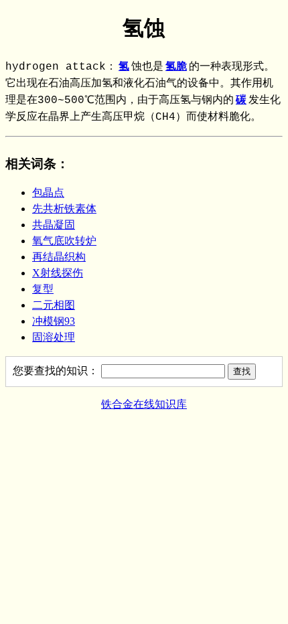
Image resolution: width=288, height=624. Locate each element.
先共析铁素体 (64, 208)
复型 (43, 289)
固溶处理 (53, 337)
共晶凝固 (53, 224)
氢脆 (176, 67)
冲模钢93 (53, 321)
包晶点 (48, 192)
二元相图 (53, 305)
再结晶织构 (59, 256)
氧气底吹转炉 (64, 240)
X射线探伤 (57, 273)
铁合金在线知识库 (144, 404)
